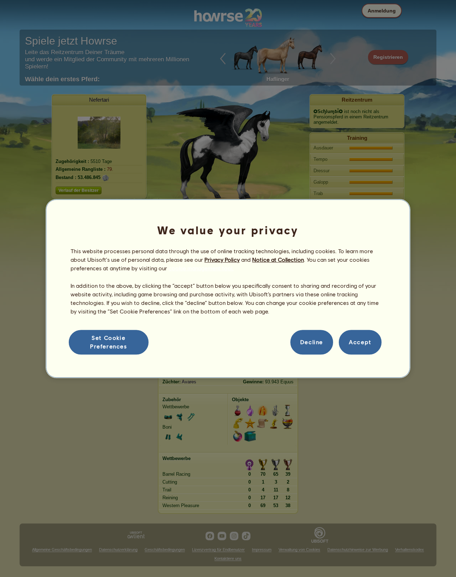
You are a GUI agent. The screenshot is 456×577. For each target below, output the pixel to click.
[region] (228, 288)
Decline (311, 342)
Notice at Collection (278, 259)
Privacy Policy (222, 259)
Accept (360, 342)
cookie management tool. (201, 268)
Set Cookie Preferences (108, 341)
